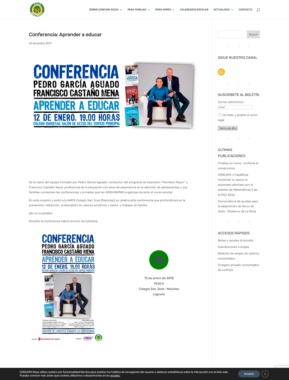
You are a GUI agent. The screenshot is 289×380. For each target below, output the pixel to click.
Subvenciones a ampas (233, 247)
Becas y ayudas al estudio (235, 240)
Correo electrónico (231, 102)
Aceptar (249, 373)
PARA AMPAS (163, 9)
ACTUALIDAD (222, 9)
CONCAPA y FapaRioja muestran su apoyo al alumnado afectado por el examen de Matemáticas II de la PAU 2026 (237, 185)
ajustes (115, 375)
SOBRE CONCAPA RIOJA (104, 9)
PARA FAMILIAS (137, 9)
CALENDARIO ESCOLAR (194, 9)
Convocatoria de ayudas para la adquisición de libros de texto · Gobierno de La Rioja (238, 206)
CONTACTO (245, 9)
